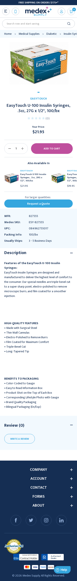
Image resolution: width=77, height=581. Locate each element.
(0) (48, 118)
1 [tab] (38, 92)
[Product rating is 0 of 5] (36, 118)
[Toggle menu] (6, 11)
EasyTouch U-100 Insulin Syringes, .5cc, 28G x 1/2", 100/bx (33, 177)
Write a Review (19, 439)
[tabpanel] (38, 63)
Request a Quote (38, 203)
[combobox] (37, 24)
